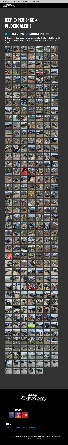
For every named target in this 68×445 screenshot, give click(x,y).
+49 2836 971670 (35, 1)
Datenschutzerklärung (29, 427)
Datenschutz (15, 1)
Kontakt (7, 1)
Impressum (25, 1)
